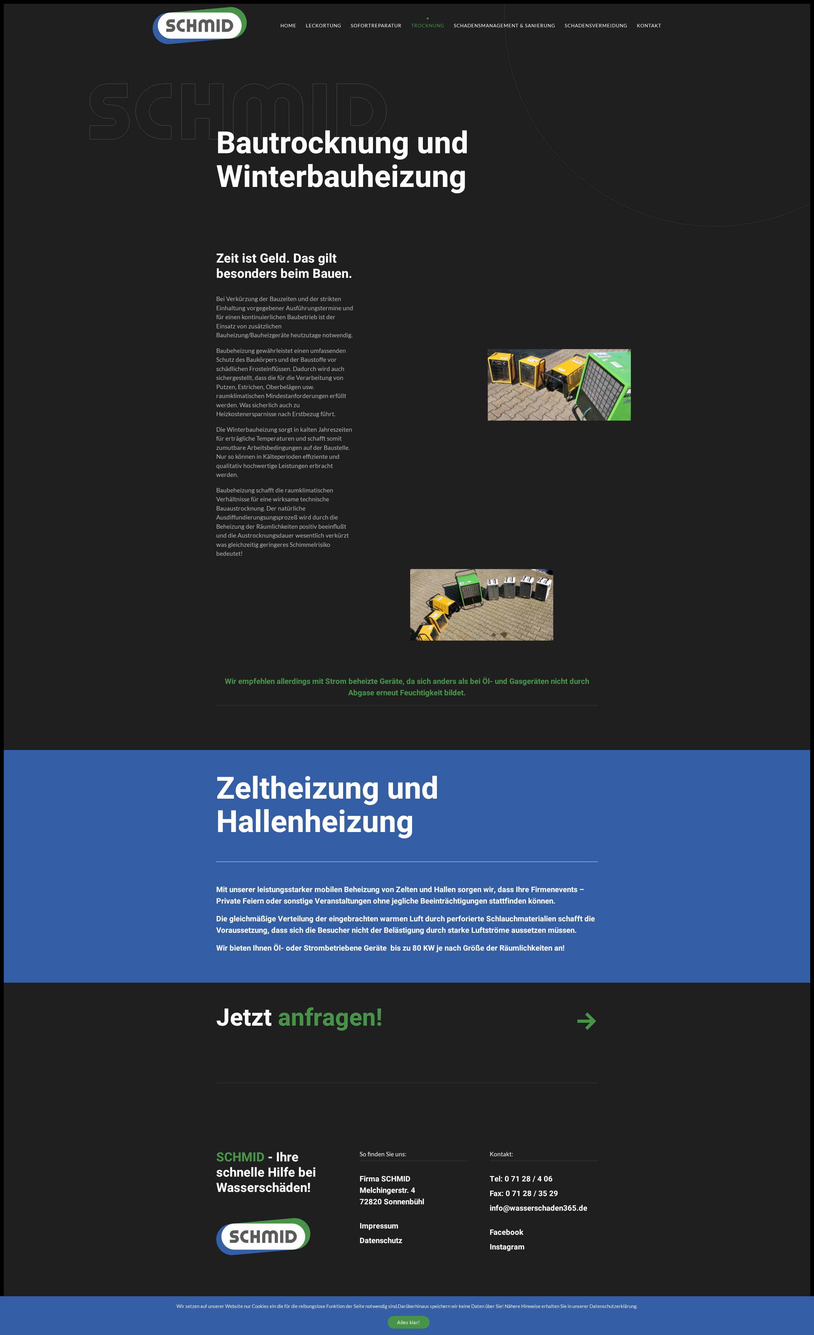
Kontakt (649, 25)
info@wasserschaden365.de (538, 1208)
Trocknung (427, 25)
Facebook (506, 1232)
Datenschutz (381, 1240)
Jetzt (299, 1018)
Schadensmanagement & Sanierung (504, 25)
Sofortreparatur (376, 25)
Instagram (507, 1247)
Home (288, 25)
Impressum (379, 1226)
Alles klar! (408, 1322)
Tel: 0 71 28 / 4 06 (521, 1179)
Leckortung (323, 25)
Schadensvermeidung (596, 25)
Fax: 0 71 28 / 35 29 (524, 1193)
